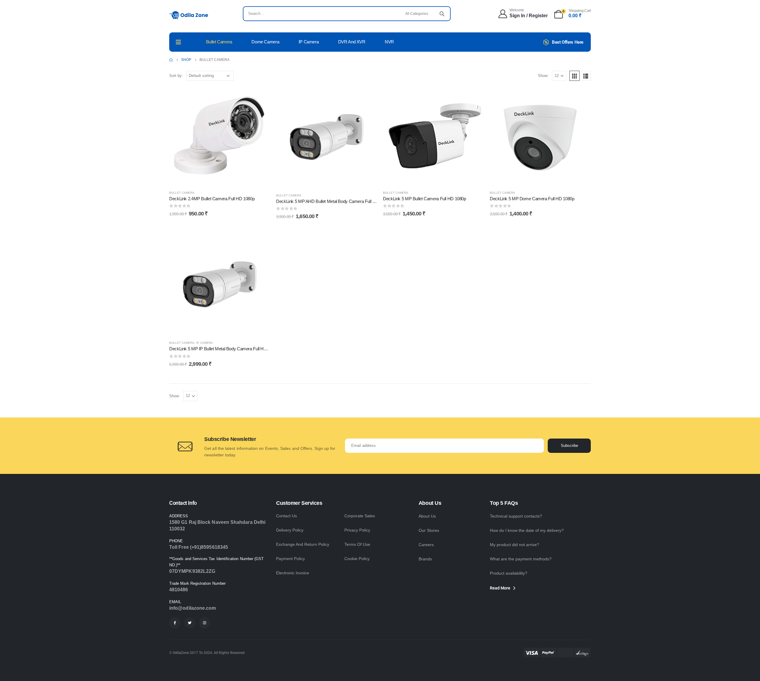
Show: (543, 75)
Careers (426, 544)
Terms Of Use (357, 544)
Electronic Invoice (292, 572)
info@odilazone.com (192, 608)
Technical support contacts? (516, 516)
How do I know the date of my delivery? (527, 530)
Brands (425, 559)
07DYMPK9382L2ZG (192, 571)
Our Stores (429, 530)
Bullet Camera (219, 41)
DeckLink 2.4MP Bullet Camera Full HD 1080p (211, 198)
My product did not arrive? (514, 544)
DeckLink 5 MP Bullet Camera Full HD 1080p (424, 198)
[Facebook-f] (174, 622)
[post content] (219, 136)
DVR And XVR (351, 41)
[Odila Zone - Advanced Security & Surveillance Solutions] (188, 15)
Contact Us (286, 515)
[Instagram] (204, 622)
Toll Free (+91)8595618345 (198, 547)
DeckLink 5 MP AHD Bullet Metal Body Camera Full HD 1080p (333, 201)
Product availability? (508, 573)
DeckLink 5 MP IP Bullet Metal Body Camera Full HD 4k (221, 348)
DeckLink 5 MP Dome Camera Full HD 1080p (532, 198)
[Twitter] (189, 622)
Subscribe (569, 445)
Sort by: (176, 75)
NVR (389, 41)
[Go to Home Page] (171, 59)
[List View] (586, 76)
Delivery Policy (289, 530)
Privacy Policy (357, 530)
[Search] (442, 14)
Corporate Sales (359, 515)
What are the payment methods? (521, 559)
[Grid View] (574, 76)
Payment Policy (290, 558)
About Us (427, 516)
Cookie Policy (357, 558)
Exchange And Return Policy (302, 544)
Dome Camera (265, 41)
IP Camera (309, 41)
